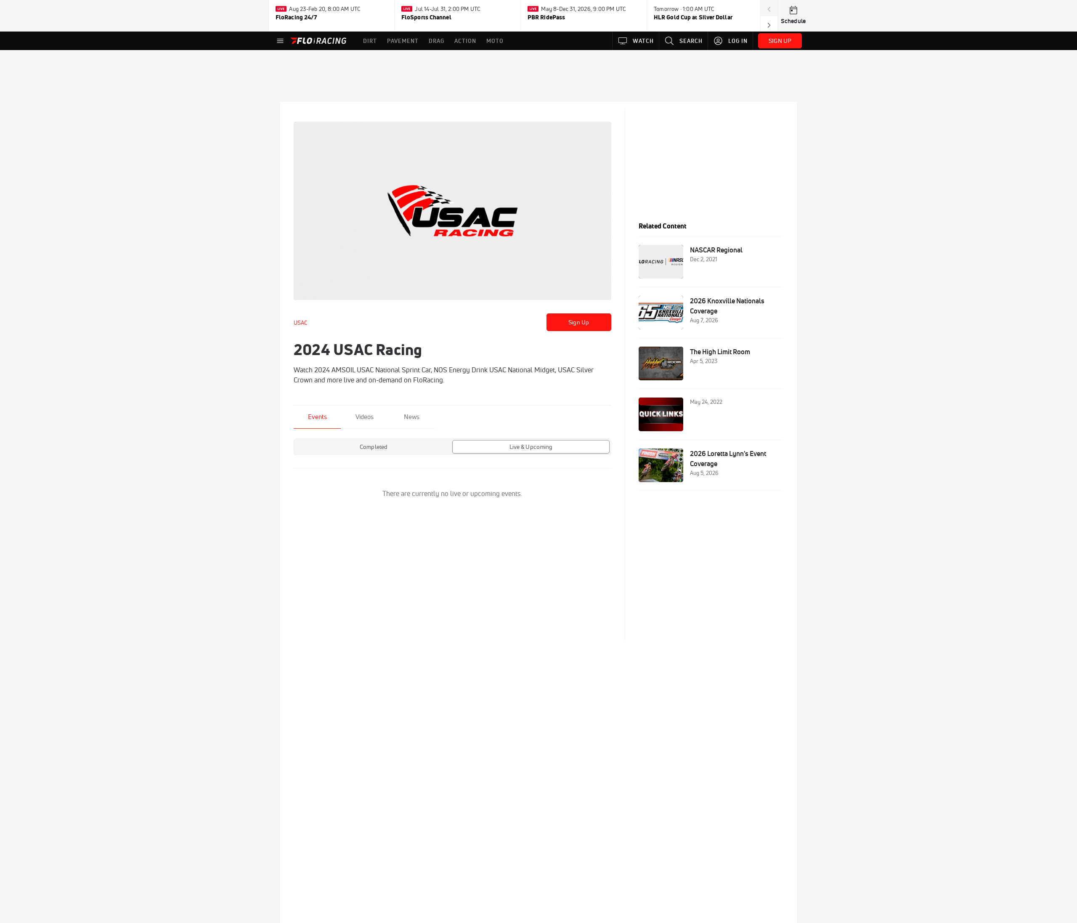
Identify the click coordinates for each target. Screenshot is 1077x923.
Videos (364, 417)
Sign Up (578, 322)
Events (317, 417)
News (411, 417)
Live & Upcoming (531, 447)
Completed (373, 447)
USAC (301, 322)
